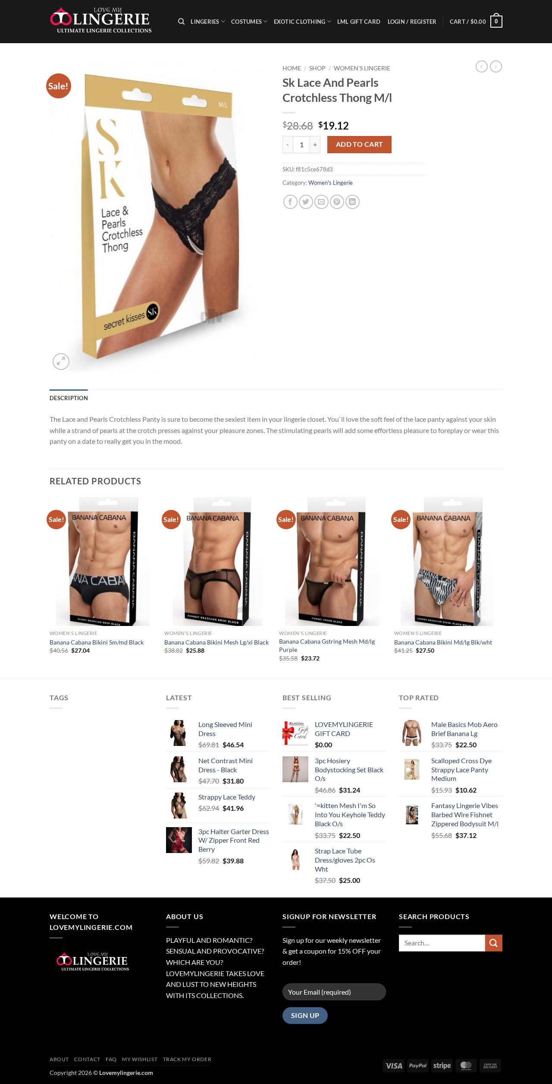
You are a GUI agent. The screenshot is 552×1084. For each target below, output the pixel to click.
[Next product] (482, 66)
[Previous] (50, 587)
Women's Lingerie (362, 68)
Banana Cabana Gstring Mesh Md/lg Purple (327, 645)
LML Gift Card (358, 21)
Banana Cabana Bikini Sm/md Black (97, 642)
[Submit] (493, 943)
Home (291, 68)
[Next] (499, 587)
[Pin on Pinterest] (337, 202)
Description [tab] (69, 398)
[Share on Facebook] (290, 202)
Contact (87, 1059)
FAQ (111, 1059)
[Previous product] (496, 66)
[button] (476, 21)
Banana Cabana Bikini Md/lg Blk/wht (443, 642)
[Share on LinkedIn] (352, 202)
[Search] (181, 21)
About (59, 1059)
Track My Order (187, 1059)
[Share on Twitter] (306, 202)
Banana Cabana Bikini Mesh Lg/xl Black (216, 642)
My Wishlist (139, 1059)
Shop (317, 68)
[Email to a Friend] (321, 202)
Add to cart (359, 144)
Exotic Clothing (300, 21)
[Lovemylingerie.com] (107, 21)
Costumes (246, 21)
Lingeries (205, 21)
